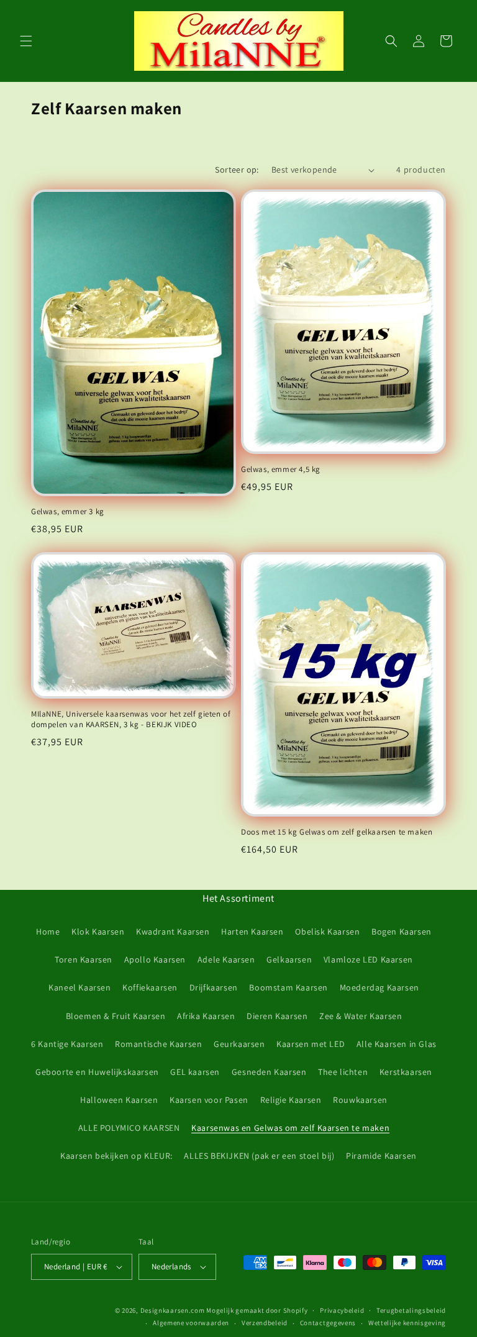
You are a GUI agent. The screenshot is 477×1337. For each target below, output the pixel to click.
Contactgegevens (328, 1322)
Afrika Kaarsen (206, 1016)
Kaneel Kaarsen (79, 987)
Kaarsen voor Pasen (209, 1099)
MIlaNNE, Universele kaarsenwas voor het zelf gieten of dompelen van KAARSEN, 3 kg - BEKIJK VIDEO (130, 719)
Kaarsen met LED (310, 1043)
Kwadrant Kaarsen (173, 931)
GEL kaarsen (195, 1071)
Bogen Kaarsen (401, 931)
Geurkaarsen (239, 1043)
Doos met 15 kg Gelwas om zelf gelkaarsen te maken (336, 832)
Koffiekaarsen (150, 987)
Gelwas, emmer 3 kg (67, 512)
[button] (26, 41)
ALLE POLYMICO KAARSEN (129, 1127)
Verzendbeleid (265, 1322)
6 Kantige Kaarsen (67, 1043)
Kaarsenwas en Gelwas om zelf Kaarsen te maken (290, 1127)
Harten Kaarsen (252, 931)
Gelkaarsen (289, 959)
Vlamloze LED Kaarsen (368, 959)
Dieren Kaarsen (277, 1016)
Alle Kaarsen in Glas (397, 1043)
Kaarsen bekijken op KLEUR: (116, 1155)
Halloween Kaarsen (119, 1099)
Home (48, 931)
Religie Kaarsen (291, 1099)
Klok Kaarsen (97, 931)
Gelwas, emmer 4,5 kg (280, 469)
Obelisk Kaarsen (327, 931)
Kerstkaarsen (405, 1071)
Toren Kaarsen (83, 959)
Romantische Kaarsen (158, 1043)
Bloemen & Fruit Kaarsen (116, 1016)
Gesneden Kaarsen (269, 1071)
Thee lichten (343, 1071)
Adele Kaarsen (226, 959)
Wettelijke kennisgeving (407, 1322)
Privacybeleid (342, 1310)
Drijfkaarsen (213, 987)
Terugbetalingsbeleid (411, 1310)
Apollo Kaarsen (155, 959)
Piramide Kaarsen (381, 1155)
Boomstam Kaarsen (288, 987)
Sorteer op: (236, 169)
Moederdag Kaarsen (379, 987)
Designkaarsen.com (172, 1310)
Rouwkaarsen (360, 1099)
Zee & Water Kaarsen (360, 1016)
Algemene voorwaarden (191, 1322)
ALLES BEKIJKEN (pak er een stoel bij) (259, 1155)
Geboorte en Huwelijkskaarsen (97, 1071)
